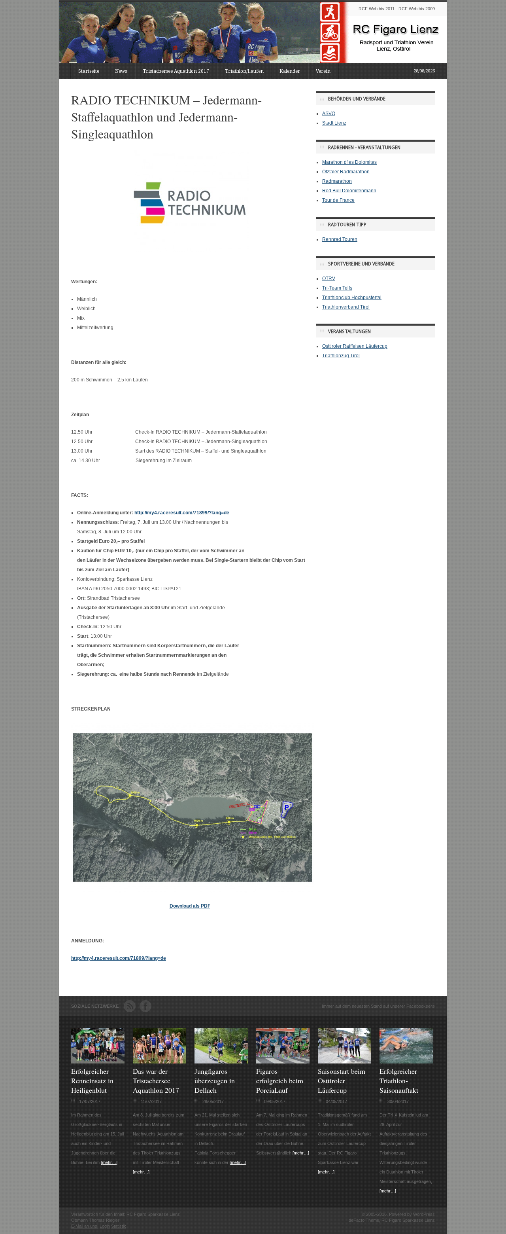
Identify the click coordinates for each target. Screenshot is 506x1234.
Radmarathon (337, 181)
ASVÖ (328, 113)
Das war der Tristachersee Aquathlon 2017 (156, 1080)
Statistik (118, 1226)
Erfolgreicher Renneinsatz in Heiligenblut (92, 1080)
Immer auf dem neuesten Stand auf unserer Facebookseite (378, 1006)
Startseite (88, 71)
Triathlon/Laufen (244, 71)
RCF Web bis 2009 (416, 8)
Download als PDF (190, 906)
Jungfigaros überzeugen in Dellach (214, 1080)
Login (105, 1226)
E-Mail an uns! (84, 1226)
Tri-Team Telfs (337, 288)
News (121, 71)
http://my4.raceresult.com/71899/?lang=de (181, 513)
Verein (323, 71)
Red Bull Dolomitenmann (349, 190)
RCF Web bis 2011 (377, 8)
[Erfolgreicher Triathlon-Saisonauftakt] (406, 1062)
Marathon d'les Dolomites (349, 162)
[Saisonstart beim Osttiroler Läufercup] (344, 1062)
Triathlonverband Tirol (346, 307)
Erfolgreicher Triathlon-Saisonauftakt (399, 1080)
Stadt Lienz (334, 123)
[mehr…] (109, 1162)
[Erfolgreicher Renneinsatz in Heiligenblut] (98, 1062)
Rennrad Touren (339, 239)
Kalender (289, 71)
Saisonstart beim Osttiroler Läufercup (341, 1080)
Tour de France (338, 200)
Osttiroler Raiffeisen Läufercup (354, 346)
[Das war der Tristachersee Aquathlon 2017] (159, 1062)
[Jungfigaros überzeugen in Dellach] (221, 1062)
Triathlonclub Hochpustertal (351, 297)
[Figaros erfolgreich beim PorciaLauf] (283, 1062)
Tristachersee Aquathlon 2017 (176, 71)
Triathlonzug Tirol (341, 355)
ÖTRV (328, 278)
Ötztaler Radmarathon (346, 171)
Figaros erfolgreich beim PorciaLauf (279, 1080)
